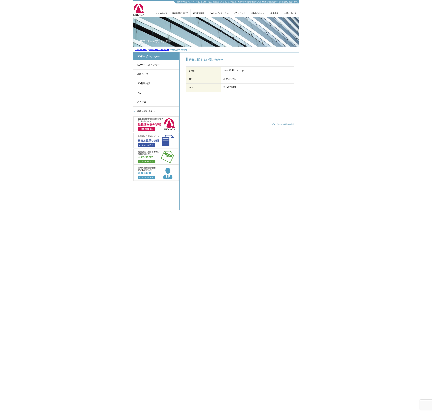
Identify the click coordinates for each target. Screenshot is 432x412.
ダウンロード (239, 14)
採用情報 (274, 14)
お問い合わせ (290, 14)
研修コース (142, 74)
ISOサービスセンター (219, 14)
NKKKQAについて (180, 14)
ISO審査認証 (198, 14)
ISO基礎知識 (143, 83)
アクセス (141, 102)
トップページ (161, 14)
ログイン (257, 14)
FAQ (139, 92)
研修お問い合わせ (146, 111)
